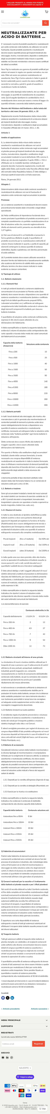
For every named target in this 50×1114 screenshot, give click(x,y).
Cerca (25, 1103)
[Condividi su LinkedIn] (12, 998)
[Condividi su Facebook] (3, 998)
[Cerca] (45, 23)
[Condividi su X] (7, 998)
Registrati (38, 1043)
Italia (24, 1068)
